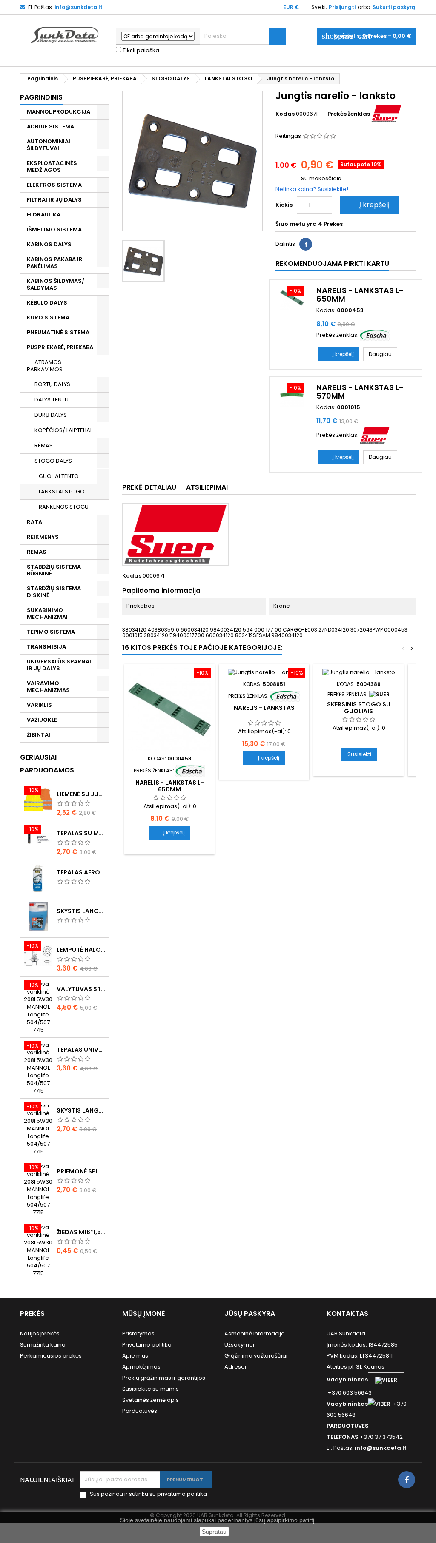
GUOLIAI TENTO (59, 476)
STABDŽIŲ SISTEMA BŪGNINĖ (54, 570)
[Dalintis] (305, 244)
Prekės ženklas (348, 114)
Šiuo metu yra (296, 224)
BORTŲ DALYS (52, 384)
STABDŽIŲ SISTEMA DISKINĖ (54, 591)
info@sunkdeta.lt (78, 7)
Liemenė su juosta (81, 794)
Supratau (214, 1531)
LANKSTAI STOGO (62, 491)
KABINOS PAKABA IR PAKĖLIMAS (55, 262)
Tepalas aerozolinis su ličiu (81, 872)
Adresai (235, 1367)
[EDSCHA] (375, 335)
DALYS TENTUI (52, 400)
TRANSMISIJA (46, 647)
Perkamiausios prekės (51, 1356)
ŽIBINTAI (38, 735)
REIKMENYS (43, 537)
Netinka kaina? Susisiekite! (311, 189)
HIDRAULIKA (43, 215)
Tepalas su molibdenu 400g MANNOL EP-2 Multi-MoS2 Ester (81, 833)
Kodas (285, 114)
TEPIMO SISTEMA (51, 632)
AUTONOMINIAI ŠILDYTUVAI (48, 144)
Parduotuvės (139, 1411)
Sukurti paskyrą (394, 7)
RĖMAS (43, 445)
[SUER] (386, 114)
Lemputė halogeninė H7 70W (81, 949)
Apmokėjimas (141, 1367)
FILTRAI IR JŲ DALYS (54, 200)
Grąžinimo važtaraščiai (255, 1356)
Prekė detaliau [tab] (149, 487)
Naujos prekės (40, 1333)
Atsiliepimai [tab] (207, 487)
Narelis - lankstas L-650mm (360, 294)
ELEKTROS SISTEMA (54, 185)
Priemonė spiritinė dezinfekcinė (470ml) (81, 1171)
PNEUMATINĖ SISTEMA (58, 332)
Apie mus (135, 1356)
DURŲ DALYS (50, 415)
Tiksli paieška (140, 50)
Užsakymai (239, 1345)
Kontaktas (347, 1313)
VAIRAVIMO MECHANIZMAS (48, 686)
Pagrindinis (41, 97)
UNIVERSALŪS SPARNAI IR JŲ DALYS (59, 665)
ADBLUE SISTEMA (50, 126)
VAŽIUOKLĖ (42, 720)
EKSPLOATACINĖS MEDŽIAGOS (52, 166)
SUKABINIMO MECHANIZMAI (47, 613)
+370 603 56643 (350, 1393)
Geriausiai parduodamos (47, 763)
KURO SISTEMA (48, 317)
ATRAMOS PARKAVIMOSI (45, 365)
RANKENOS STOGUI (64, 507)
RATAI (35, 522)
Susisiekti (359, 754)
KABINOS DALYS (49, 244)
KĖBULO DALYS (47, 303)
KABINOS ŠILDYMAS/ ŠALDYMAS (55, 284)
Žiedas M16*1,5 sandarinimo (81, 1232)
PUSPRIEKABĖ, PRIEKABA (60, 347)
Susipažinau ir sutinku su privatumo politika (148, 1494)
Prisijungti (342, 7)
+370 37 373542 (381, 1437)
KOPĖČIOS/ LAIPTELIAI (63, 430)
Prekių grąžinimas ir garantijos (163, 1378)
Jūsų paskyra (249, 1313)
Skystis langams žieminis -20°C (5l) (81, 911)
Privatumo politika (147, 1345)
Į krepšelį (368, 205)
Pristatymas (138, 1333)
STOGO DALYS (53, 461)
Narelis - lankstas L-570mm (360, 391)
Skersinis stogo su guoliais (358, 707)
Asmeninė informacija (254, 1333)
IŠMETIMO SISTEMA (54, 229)
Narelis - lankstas (264, 707)
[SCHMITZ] (379, 694)
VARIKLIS (39, 705)
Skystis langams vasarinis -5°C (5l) (81, 1110)
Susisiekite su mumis (150, 1389)
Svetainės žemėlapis (150, 1400)
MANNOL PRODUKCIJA (58, 112)
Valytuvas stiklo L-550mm (81, 988)
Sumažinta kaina (43, 1345)
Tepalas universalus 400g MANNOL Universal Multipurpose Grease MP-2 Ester (81, 1049)
